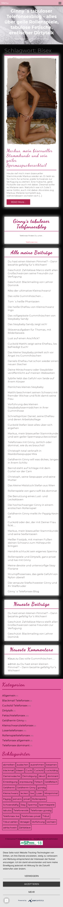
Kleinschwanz (10, 793)
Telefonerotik (21, 810)
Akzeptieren (31, 884)
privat (27, 799)
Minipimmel (51, 793)
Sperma (32, 804)
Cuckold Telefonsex (14, 705)
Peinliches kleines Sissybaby (26, 387)
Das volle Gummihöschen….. (25, 296)
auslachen (22, 764)
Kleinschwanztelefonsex (17, 725)
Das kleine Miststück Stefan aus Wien (31, 485)
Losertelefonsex (12, 730)
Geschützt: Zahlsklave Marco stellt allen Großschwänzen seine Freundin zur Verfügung (33, 273)
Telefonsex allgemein (16, 740)
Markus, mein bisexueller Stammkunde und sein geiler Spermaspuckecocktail (30, 158)
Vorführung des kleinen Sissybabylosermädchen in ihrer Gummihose (28, 407)
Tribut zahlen (10, 821)
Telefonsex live (11, 816)
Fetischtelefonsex (13, 715)
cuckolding (52, 770)
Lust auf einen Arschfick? (24, 338)
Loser (39, 793)
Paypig (7, 799)
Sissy (23, 804)
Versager (25, 821)
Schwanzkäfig (10, 804)
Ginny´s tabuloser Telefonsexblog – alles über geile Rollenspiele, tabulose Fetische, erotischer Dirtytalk (32, 21)
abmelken (9, 764)
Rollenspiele (39, 799)
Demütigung (29, 776)
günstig (42, 787)
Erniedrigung (10, 781)
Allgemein (9, 695)
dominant (52, 776)
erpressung (26, 781)
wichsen (51, 821)
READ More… (18, 202)
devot (42, 776)
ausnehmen (37, 764)
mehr (31, 892)
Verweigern (31, 876)
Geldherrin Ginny (13, 720)
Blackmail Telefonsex (15, 700)
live (32, 793)
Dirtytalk (7, 710)
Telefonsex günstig (41, 810)
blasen (20, 770)
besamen (51, 764)
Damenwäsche (11, 776)
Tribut (46, 816)
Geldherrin (9, 787)
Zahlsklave (25, 827)
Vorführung (38, 821)
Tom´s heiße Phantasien (24, 301)
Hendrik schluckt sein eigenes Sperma (32, 551)
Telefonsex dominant (16, 745)
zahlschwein (10, 827)
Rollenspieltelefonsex (16, 735)
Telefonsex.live (31, 242)
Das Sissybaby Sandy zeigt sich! (27, 324)
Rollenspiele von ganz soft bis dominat (32, 490)
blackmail (8, 770)
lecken (24, 793)
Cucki (29, 770)
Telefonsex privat (31, 816)
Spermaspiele (47, 804)
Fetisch (39, 781)
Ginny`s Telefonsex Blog (23, 591)
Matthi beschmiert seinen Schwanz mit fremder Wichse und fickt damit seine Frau (33, 395)
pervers (17, 799)
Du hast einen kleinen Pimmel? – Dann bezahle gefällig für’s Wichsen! (32, 667)
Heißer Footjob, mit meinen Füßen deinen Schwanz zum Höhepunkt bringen (30, 542)
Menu (4, 3)
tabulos (7, 810)
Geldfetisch (51, 781)
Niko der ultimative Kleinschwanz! (29, 290)
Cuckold (38, 770)
